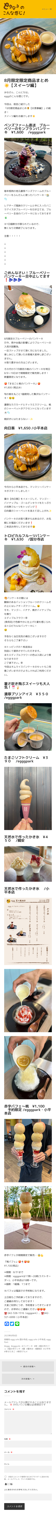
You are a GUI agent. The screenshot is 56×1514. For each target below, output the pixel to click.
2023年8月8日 (10, 1335)
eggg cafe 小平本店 (37, 1339)
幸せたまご (10, 1351)
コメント (9, 1409)
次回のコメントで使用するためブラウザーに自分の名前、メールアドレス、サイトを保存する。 (26, 1478)
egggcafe (16, 1346)
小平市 (47, 1348)
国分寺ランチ (14, 1348)
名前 (7, 1439)
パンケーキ (28, 1346)
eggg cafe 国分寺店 (19, 1339)
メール (8, 1452)
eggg (7, 1346)
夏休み (30, 1348)
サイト (7, 1464)
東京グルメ (23, 1351)
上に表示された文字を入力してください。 (21, 1489)
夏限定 (39, 1348)
